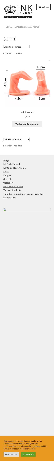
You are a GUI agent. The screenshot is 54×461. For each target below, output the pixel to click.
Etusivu (9, 26)
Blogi (6, 160)
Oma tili (7, 179)
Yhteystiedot (9, 197)
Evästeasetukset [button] (11, 454)
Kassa (6, 171)
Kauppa (7, 175)
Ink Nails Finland (11, 164)
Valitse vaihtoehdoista (27, 123)
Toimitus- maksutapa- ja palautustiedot (23, 193)
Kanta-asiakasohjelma (14, 167)
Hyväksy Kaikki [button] (28, 454)
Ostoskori (8, 182)
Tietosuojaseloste (12, 190)
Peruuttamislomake (13, 186)
